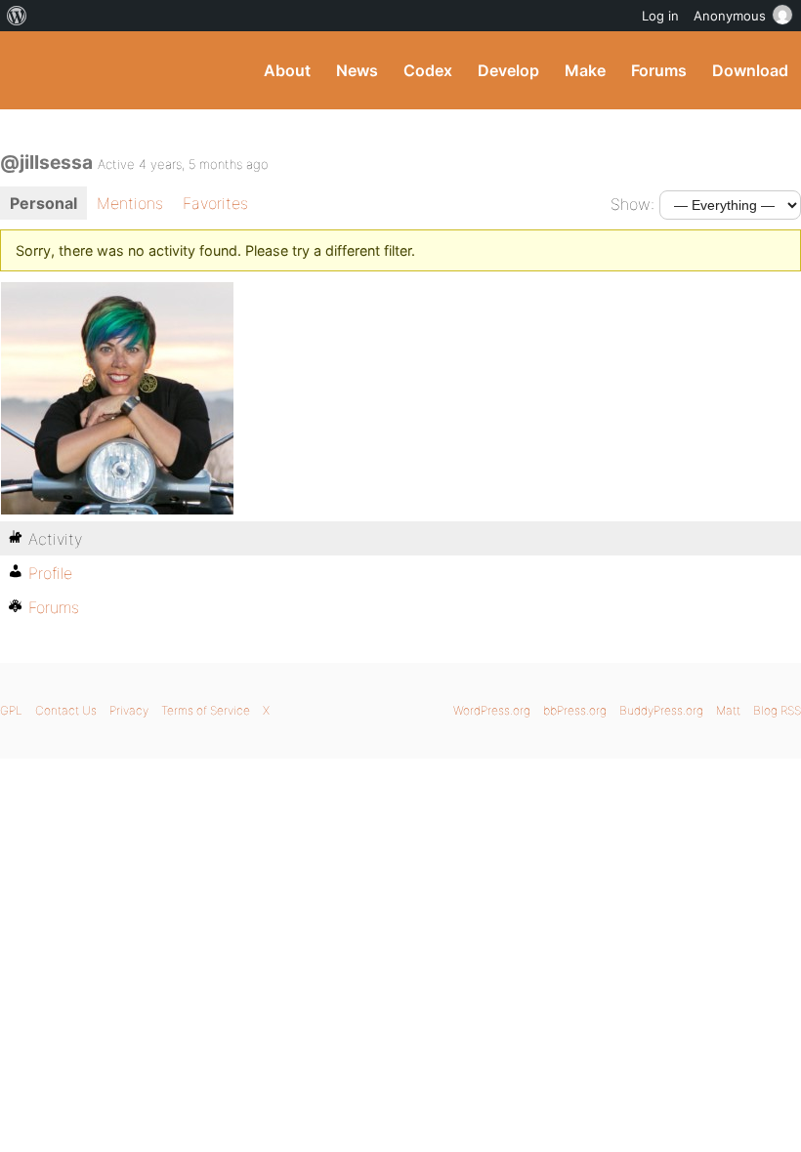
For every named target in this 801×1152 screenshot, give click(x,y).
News (357, 70)
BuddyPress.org (31, 70)
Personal (43, 203)
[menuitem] (17, 15)
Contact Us (66, 710)
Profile (50, 573)
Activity (55, 539)
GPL (11, 710)
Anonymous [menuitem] (730, 15)
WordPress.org (491, 710)
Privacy (128, 710)
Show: (632, 204)
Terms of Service (205, 710)
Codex (427, 70)
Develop (508, 70)
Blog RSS (777, 710)
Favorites (215, 203)
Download (750, 70)
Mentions (130, 203)
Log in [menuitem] (660, 15)
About (287, 70)
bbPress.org (575, 710)
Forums (659, 70)
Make (585, 70)
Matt (728, 710)
